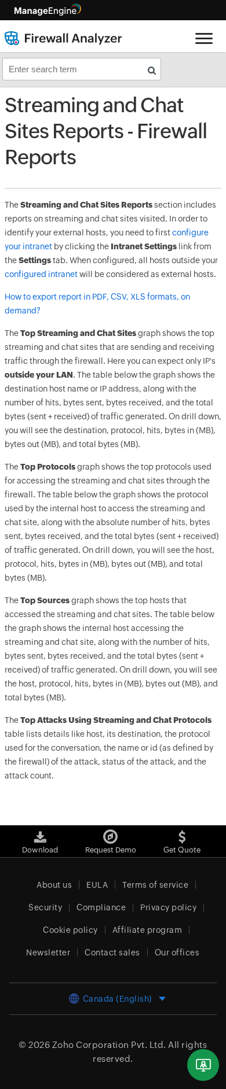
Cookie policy (70, 930)
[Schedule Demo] (203, 1065)
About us (54, 885)
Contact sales (112, 952)
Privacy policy (168, 907)
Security (45, 907)
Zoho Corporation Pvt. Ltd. (109, 1045)
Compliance (101, 907)
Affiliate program (147, 930)
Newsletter (48, 952)
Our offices (177, 952)
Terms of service (155, 885)
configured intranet (41, 274)
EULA (97, 885)
